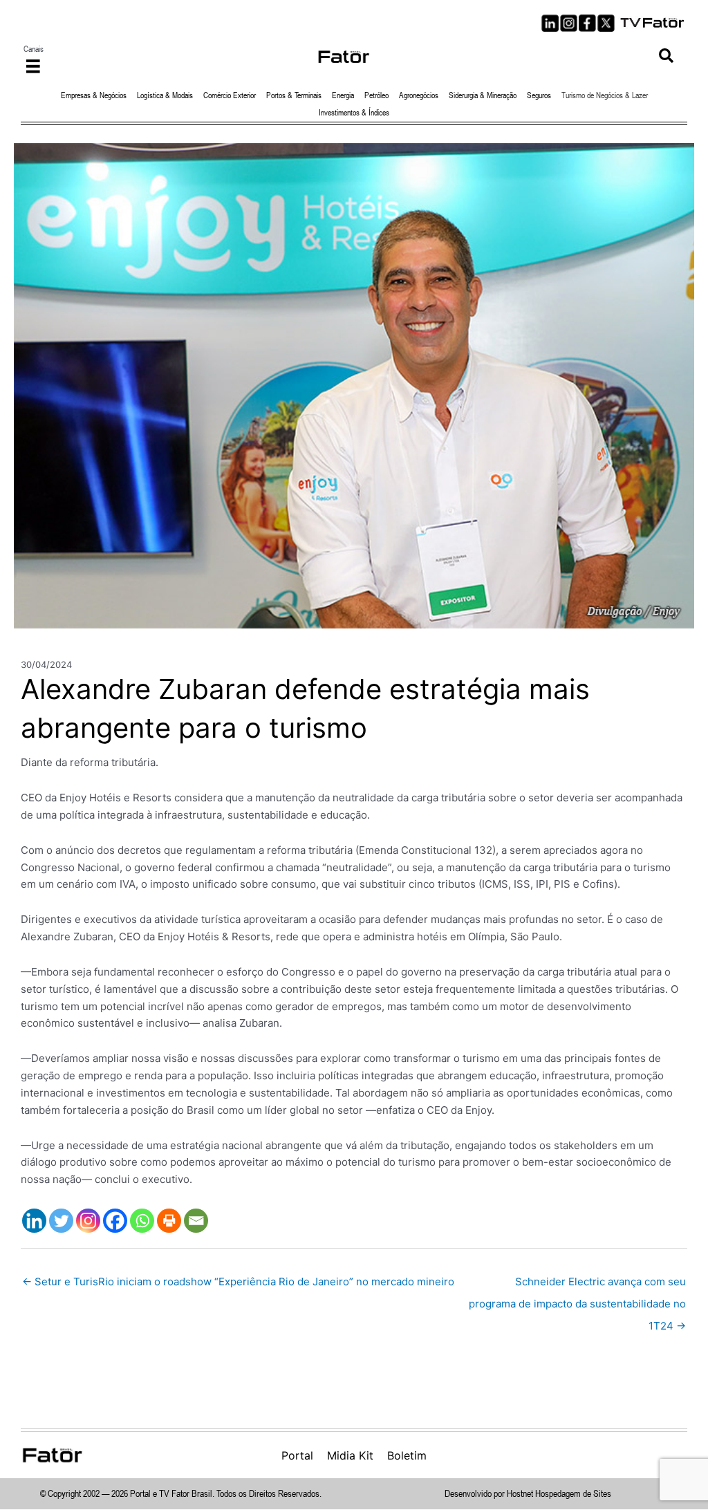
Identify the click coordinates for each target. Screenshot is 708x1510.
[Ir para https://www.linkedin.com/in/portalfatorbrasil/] (550, 23)
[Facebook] (115, 1221)
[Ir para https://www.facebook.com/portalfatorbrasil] (587, 23)
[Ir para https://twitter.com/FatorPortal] (606, 23)
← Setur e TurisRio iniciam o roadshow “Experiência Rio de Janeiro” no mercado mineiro (238, 1281)
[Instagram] (88, 1221)
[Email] (196, 1221)
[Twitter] (61, 1221)
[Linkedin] (34, 1221)
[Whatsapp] (142, 1221)
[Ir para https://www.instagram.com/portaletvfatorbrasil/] (568, 23)
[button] (666, 56)
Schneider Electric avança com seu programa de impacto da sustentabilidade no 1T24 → (577, 1285)
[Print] (169, 1221)
